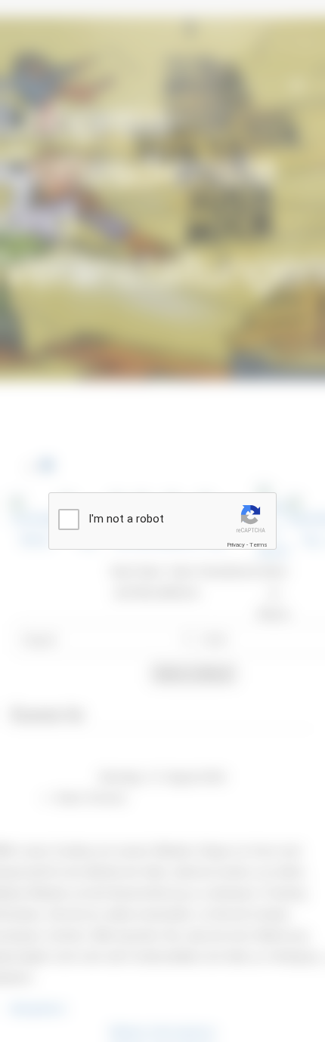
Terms (258, 544)
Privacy (236, 544)
